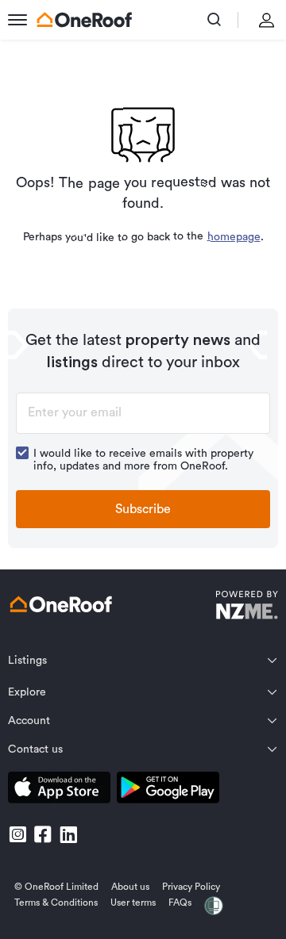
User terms (133, 902)
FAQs (179, 902)
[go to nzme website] (246, 607)
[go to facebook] (42, 834)
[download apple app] (59, 790)
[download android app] (168, 790)
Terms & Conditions (56, 902)
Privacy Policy (191, 886)
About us (130, 886)
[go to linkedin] (68, 834)
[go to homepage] (84, 20)
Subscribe (143, 509)
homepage (233, 237)
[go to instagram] (17, 834)
